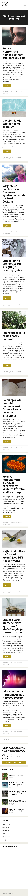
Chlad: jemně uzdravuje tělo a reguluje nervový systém (13, 265)
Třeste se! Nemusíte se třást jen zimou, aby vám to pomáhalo (17, 801)
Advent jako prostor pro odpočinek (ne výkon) (16, 810)
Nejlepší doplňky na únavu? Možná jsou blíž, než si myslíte (14, 556)
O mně (3, 833)
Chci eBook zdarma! (14, 762)
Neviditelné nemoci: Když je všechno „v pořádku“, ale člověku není (17, 793)
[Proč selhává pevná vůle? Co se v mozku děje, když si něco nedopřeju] (5, 785)
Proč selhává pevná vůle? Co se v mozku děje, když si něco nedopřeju (17, 784)
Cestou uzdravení (6, 836)
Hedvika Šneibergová (17, 91)
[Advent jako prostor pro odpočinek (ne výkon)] (5, 811)
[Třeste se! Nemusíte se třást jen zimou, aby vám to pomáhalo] (5, 802)
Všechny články (5, 830)
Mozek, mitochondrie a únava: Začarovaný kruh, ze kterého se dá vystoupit (14, 484)
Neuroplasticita (5, 827)
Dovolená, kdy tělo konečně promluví (12, 124)
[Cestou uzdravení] (5, 5)
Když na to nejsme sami (16, 776)
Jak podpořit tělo (6, 824)
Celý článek (7, 85)
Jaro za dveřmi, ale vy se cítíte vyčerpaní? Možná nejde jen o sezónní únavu (13, 626)
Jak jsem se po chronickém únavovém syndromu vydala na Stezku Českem (14, 193)
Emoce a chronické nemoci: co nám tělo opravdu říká (14, 53)
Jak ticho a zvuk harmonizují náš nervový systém (13, 694)
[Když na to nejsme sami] (5, 776)
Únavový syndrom (6, 840)
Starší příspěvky (8, 740)
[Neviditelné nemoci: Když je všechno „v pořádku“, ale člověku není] (5, 794)
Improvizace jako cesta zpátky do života (14, 336)
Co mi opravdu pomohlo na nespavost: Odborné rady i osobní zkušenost (12, 407)
